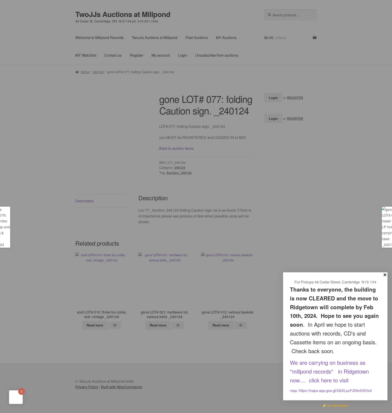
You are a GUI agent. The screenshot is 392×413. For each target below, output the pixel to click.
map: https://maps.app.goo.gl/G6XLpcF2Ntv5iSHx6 (331, 390)
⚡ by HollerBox (335, 405)
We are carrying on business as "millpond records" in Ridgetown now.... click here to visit (329, 371)
